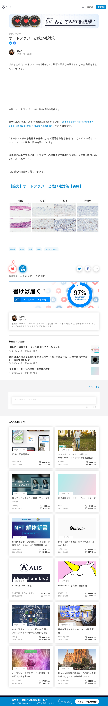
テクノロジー (15, 33)
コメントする (91, 407)
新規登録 (101, 7)
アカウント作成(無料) (87, 701)
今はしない (66, 701)
